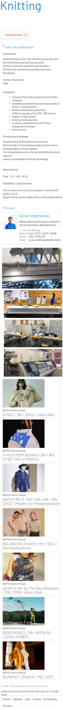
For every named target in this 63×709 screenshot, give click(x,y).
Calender (17, 699)
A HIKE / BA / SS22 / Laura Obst (29, 414)
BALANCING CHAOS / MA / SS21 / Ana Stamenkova (30, 546)
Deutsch (7, 705)
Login (28, 699)
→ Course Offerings (29, 230)
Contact (37, 699)
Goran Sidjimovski (34, 215)
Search (7, 699)
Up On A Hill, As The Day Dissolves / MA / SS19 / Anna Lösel (31, 590)
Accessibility (50, 699)
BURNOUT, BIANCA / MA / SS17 (28, 677)
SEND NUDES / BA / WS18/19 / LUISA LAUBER (27, 635)
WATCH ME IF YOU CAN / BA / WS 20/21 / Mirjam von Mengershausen (31, 501)
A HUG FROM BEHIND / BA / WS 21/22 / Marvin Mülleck (28, 457)
